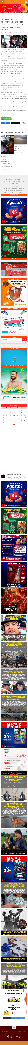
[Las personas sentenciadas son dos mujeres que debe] (14, 815)
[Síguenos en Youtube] (17, 1036)
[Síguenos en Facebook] (8, 1036)
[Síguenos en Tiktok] (20, 1036)
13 (14, 415)
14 (17, 415)
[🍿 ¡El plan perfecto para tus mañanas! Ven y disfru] (14, 869)
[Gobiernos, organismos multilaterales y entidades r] (14, 976)
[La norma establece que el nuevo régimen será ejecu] (14, 895)
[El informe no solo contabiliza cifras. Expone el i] (14, 655)
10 (3, 415)
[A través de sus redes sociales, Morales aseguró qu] (14, 842)
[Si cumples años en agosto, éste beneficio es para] (14, 494)
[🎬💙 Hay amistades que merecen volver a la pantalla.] (14, 548)
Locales (3, 15)
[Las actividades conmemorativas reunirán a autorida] (14, 762)
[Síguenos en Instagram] (11, 1036)
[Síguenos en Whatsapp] (14, 1036)
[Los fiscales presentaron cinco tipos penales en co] (14, 628)
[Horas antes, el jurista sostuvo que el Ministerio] (14, 681)
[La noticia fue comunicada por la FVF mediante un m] (14, 922)
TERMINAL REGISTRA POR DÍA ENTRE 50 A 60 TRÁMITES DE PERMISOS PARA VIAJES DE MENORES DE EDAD (6, 162)
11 (6, 415)
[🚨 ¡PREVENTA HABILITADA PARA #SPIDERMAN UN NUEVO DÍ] (14, 575)
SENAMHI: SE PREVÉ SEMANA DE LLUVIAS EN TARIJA (19, 148)
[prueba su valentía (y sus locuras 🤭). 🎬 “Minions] (14, 1002)
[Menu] (26, 2)
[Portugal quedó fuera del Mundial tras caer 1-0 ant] (14, 601)
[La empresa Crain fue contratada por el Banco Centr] (14, 708)
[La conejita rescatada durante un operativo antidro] (14, 949)
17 (3, 417)
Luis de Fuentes (8, 32)
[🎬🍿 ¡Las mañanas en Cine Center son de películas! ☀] (14, 735)
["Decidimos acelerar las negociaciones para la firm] (14, 788)
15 (21, 415)
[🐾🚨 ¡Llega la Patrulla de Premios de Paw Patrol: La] (14, 521)
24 (3, 420)
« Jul (13, 424)
